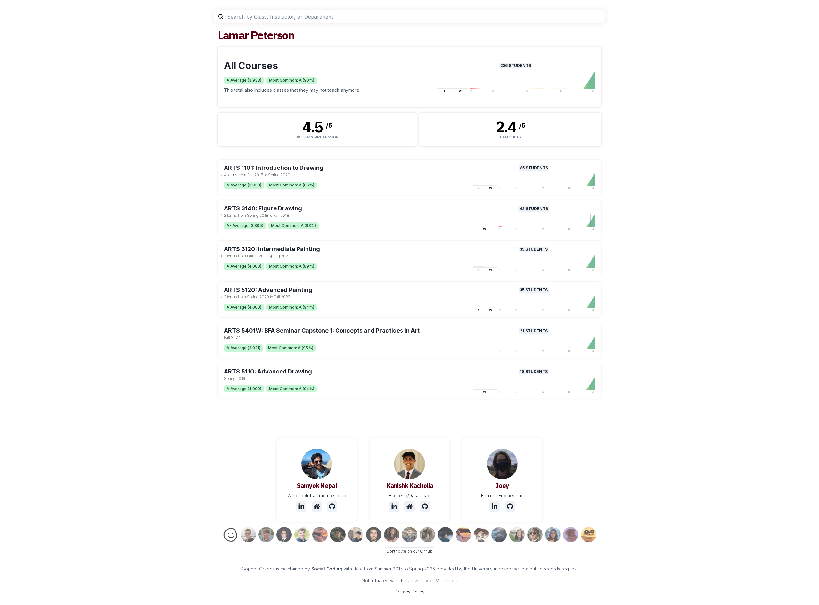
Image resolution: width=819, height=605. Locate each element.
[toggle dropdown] (222, 174)
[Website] (317, 506)
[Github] (332, 506)
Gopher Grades (258, 568)
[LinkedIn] (301, 506)
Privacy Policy (410, 591)
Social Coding (326, 568)
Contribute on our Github (409, 551)
